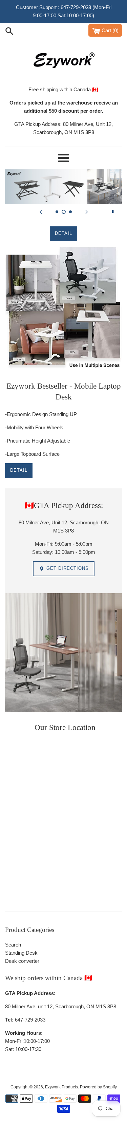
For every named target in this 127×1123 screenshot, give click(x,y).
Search (13, 945)
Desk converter (22, 961)
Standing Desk (21, 953)
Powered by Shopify (98, 1087)
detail (63, 233)
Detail (18, 470)
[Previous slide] (40, 211)
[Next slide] (86, 211)
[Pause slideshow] (113, 211)
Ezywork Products (61, 1087)
